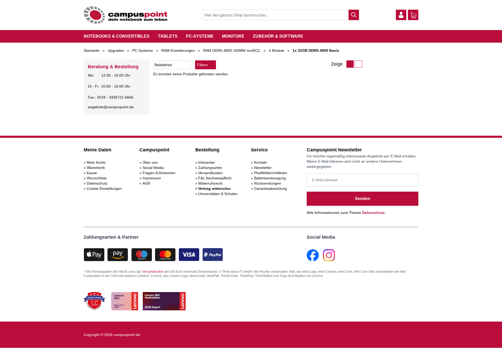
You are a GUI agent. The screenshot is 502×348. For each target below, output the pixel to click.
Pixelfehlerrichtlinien (270, 173)
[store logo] (125, 15)
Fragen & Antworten (158, 173)
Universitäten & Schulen (218, 194)
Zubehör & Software (278, 36)
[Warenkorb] (413, 15)
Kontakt (260, 162)
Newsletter (263, 168)
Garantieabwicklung (270, 188)
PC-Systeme (200, 36)
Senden (362, 198)
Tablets (168, 36)
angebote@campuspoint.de (111, 107)
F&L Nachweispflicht (214, 178)
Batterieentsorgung (270, 178)
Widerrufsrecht (210, 183)
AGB (146, 183)
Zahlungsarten (210, 168)
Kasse (92, 173)
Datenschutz (97, 183)
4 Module (276, 50)
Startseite (91, 50)
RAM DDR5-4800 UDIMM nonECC (231, 50)
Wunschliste (97, 178)
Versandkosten (210, 173)
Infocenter (206, 162)
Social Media (153, 168)
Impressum (151, 178)
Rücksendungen (267, 183)
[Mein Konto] (401, 15)
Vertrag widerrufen (214, 188)
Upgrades (116, 50)
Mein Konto (96, 162)
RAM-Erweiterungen (178, 50)
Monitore (233, 36)
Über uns (150, 162)
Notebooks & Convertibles (117, 36)
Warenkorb (96, 168)
